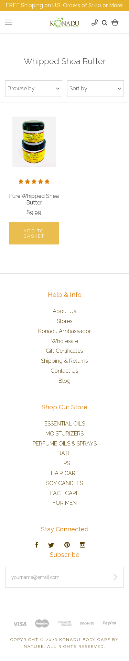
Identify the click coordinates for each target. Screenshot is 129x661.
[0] (115, 22)
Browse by (21, 88)
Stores (65, 321)
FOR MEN (65, 503)
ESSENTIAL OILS (64, 423)
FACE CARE (64, 493)
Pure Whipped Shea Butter (34, 199)
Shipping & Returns (64, 361)
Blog (64, 381)
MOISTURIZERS (64, 433)
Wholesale (64, 341)
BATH (64, 453)
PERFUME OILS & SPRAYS (65, 443)
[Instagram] (82, 545)
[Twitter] (51, 545)
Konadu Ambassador (64, 331)
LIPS (65, 463)
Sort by (78, 88)
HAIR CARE (64, 473)
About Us (64, 311)
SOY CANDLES (64, 483)
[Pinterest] (67, 545)
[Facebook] (36, 545)
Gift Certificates (64, 351)
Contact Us (64, 371)
